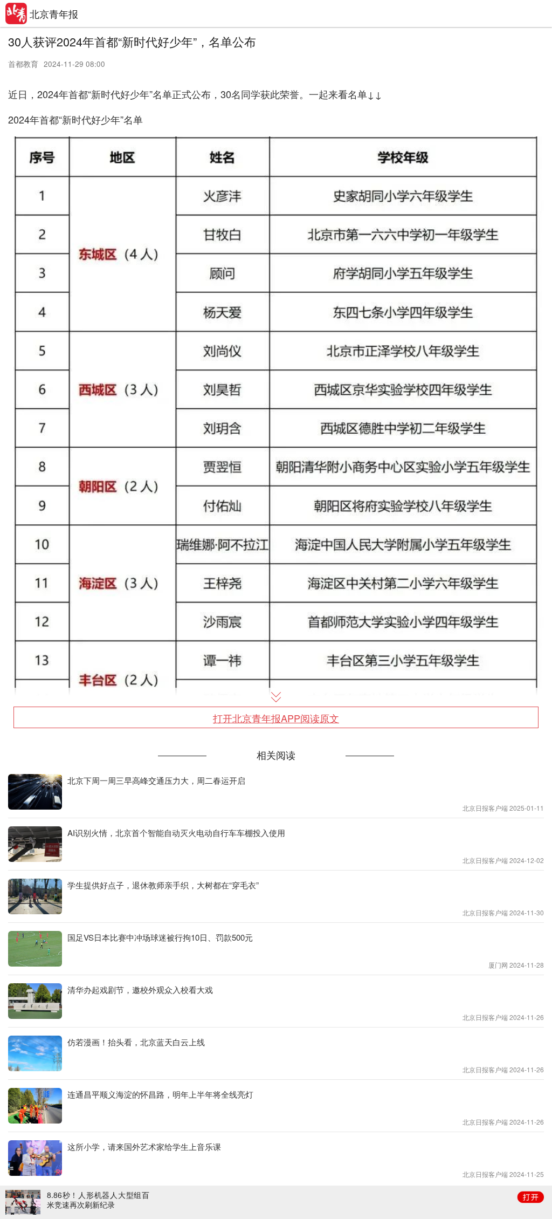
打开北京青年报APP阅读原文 (276, 718)
